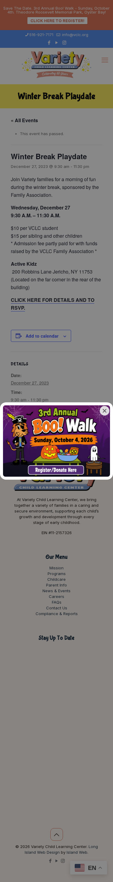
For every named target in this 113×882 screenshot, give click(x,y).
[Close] (104, 411)
